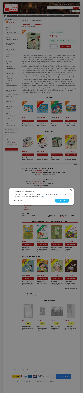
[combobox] (71, 190)
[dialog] (41, 196)
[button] (19, 201)
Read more (42, 196)
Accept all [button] (62, 200)
